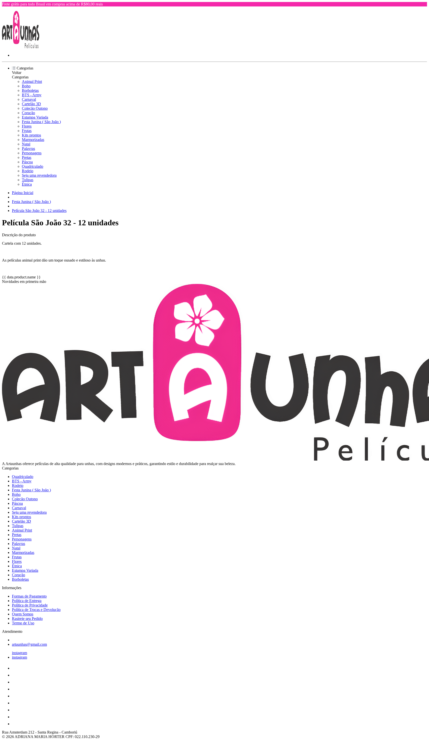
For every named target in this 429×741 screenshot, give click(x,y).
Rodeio (27, 171)
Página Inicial (22, 193)
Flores (27, 126)
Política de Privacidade (30, 605)
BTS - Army (31, 95)
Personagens (31, 153)
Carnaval (29, 99)
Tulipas (27, 180)
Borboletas (30, 90)
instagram (19, 653)
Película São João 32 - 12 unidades (39, 210)
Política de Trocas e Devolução (36, 609)
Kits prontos (31, 135)
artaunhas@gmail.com (29, 644)
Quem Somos (22, 614)
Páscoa (27, 162)
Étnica (27, 184)
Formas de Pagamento (29, 596)
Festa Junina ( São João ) (41, 122)
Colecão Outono (35, 108)
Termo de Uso (23, 623)
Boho (26, 86)
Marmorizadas (33, 139)
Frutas (27, 131)
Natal (26, 144)
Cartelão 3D (31, 104)
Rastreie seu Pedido (27, 618)
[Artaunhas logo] (20, 47)
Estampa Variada (35, 117)
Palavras (28, 148)
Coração (28, 113)
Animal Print (32, 81)
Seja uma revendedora (39, 175)
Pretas (26, 157)
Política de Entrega (26, 601)
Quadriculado (32, 166)
